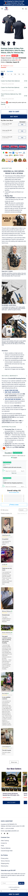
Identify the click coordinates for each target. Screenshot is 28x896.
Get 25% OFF (21, 452)
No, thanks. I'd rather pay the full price (21, 454)
